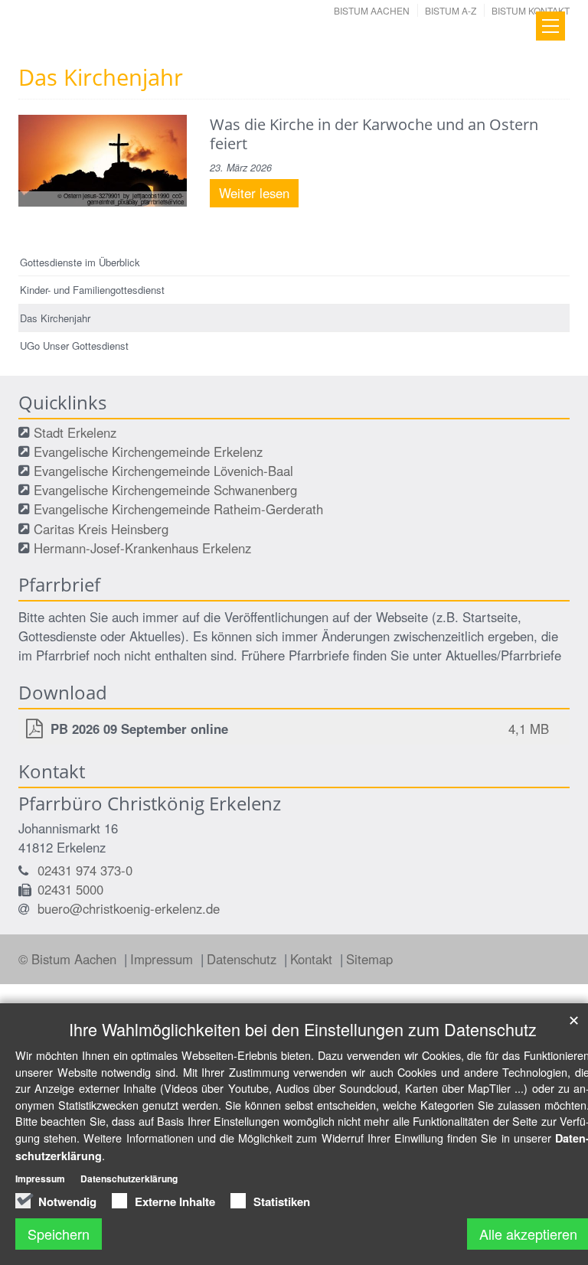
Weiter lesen (254, 193)
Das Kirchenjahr (55, 318)
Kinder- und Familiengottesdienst (92, 289)
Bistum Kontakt (531, 10)
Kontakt (313, 959)
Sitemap (369, 959)
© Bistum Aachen (69, 959)
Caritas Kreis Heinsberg (101, 529)
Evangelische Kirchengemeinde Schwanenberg (165, 490)
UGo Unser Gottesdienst (74, 345)
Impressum (163, 959)
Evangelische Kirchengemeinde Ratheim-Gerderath (178, 509)
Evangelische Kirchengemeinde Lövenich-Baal (163, 470)
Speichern (59, 1234)
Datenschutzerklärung (129, 1178)
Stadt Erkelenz (75, 432)
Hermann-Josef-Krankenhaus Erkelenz (142, 548)
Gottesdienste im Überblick (80, 262)
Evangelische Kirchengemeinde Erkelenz (148, 451)
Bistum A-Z (450, 10)
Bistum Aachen (372, 10)
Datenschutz (243, 959)
